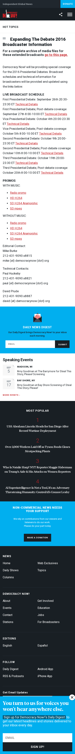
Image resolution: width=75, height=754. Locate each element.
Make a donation (37, 538)
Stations (8, 622)
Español (43, 645)
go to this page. (56, 55)
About (6, 601)
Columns (8, 577)
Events (7, 608)
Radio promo (18, 193)
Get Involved (46, 601)
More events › (11, 395)
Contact (7, 615)
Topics (42, 570)
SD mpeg (16, 208)
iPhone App (45, 676)
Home (6, 563)
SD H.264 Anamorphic (24, 203)
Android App (45, 669)
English (7, 645)
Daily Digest (10, 669)
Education (44, 608)
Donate (68, 4)
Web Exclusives (48, 563)
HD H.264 (16, 198)
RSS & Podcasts (13, 676)
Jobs (41, 615)
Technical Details (26, 104)
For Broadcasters (49, 622)
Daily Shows (11, 570)
